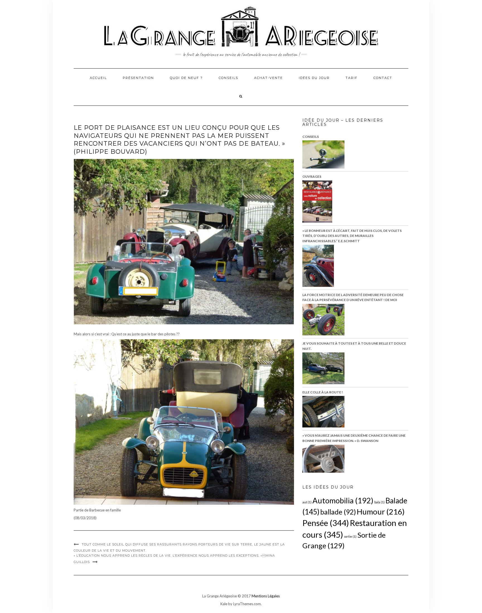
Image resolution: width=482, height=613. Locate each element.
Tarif (352, 78)
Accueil (98, 78)
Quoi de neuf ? (186, 78)
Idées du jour (314, 78)
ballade (338, 512)
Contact (382, 78)
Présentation (138, 78)
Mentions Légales (266, 596)
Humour (381, 511)
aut (307, 502)
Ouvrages (311, 176)
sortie (350, 536)
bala (379, 502)
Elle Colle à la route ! (322, 392)
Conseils (228, 78)
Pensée (325, 523)
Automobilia (342, 500)
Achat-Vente (268, 78)
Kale (223, 604)
